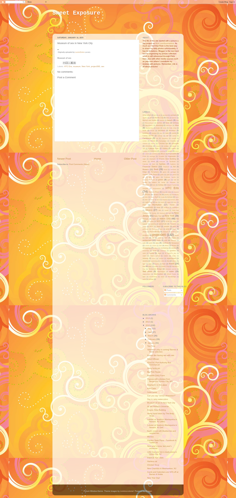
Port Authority (155, 232)
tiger (144, 264)
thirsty (174, 261)
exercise (162, 161)
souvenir (163, 250)
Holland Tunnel (171, 185)
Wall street (147, 271)
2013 (148, 318)
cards (174, 136)
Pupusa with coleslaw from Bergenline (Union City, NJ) (160, 380)
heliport (154, 182)
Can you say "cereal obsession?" (161, 396)
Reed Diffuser (153, 359)
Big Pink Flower (154, 372)
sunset (161, 258)
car (167, 136)
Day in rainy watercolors (157, 399)
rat (153, 238)
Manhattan (157, 205)
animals (173, 115)
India (169, 192)
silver (156, 248)
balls (167, 118)
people (166, 226)
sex (102, 66)
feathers (173, 164)
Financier (166, 166)
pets (174, 226)
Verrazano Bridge (155, 269)
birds (167, 123)
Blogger (148, 491)
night (154, 219)
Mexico (148, 210)
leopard (165, 199)
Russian (173, 240)
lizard (162, 202)
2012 (148, 322)
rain (146, 238)
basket (162, 120)
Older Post (130, 158)
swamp (145, 261)
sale (144, 243)
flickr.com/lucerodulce (164, 43)
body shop (172, 128)
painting (153, 224)
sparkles (173, 251)
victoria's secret (170, 269)
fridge (145, 172)
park (144, 226)
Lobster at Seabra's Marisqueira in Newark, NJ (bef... (162, 426)
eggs (144, 159)
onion (174, 221)
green (160, 180)
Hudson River (154, 192)
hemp (163, 182)
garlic (162, 174)
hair (175, 180)
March (151, 336)
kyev (177, 197)
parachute (163, 224)
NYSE (168, 221)
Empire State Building (167, 159)
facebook (172, 161)
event (153, 161)
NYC (159, 221)
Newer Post (64, 158)
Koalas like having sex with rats (160, 355)
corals (170, 151)
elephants (152, 159)
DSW (144, 156)
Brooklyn (172, 131)
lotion (169, 202)
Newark (145, 219)
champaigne (162, 141)
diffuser (162, 154)
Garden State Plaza (150, 175)
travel (171, 263)
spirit (144, 253)
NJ (177, 219)
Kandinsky (175, 194)
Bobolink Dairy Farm (156, 376)
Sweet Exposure (76, 13)
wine (144, 276)
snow (173, 248)
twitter (156, 266)
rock (165, 240)
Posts (168, 290)
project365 (95, 66)
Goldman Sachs (170, 177)
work (144, 279)
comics (145, 151)
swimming (154, 261)
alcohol (165, 115)
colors (173, 149)
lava (158, 199)
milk (159, 210)
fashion (162, 164)
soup (154, 251)
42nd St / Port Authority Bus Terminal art (159, 364)
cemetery (165, 138)
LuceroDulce (80, 52)
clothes (165, 149)
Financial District (150, 167)
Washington (161, 271)
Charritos (173, 141)
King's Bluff (154, 197)
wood (162, 276)
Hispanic (172, 182)
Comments (171, 295)
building (146, 133)
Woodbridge (172, 276)
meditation (175, 207)
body (164, 128)
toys (150, 264)
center (145, 141)
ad (155, 115)
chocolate (175, 143)
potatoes (165, 232)
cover (177, 151)
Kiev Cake (151, 388)
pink (167, 229)
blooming (159, 125)
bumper (154, 133)
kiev (146, 197)
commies (153, 151)
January (151, 343)
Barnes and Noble (149, 120)
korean (169, 197)
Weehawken (158, 274)
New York (86, 66)
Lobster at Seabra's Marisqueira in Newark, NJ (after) (162, 420)
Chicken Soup (153, 465)
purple (177, 235)
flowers (146, 169)
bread (152, 130)
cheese (145, 143)
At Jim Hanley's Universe (158, 406)
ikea (163, 192)
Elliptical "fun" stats (155, 458)
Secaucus (175, 243)
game (164, 172)
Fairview (145, 164)
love (175, 202)
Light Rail (148, 202)
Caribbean (147, 138)
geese (174, 174)
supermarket (171, 258)
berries (159, 123)
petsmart (145, 229)
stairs (144, 256)
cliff (144, 148)
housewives (157, 188)
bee (177, 120)
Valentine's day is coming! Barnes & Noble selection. (162, 351)
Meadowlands (148, 207)
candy (174, 133)
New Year (158, 216)
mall (144, 205)
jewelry (166, 194)
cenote (174, 138)
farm (153, 164)
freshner (173, 169)
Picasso (154, 229)
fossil (165, 169)
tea (168, 261)
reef (166, 238)
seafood (165, 243)
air (159, 115)
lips (156, 202)
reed (159, 238)
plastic (145, 232)
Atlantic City (158, 118)
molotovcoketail (127, 491)
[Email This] (64, 62)
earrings (152, 156)
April (150, 332)
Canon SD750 (148, 136)
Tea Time (151, 346)
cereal (152, 141)
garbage (173, 172)
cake (167, 133)
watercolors (146, 274)
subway (145, 258)
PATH (151, 226)
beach (169, 120)
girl (150, 177)
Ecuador (161, 156)
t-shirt (162, 261)
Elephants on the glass (157, 385)
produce (173, 232)
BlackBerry (149, 125)
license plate (174, 199)
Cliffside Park (153, 149)
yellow (151, 279)
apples (145, 118)
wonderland (153, 276)
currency (155, 154)
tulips (150, 266)
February (152, 339)
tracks (157, 264)
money (154, 213)
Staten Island (155, 256)
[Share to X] (69, 62)
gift (143, 177)
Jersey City (157, 195)
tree (144, 266)
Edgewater (172, 156)
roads (159, 240)
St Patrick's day (170, 253)
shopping (147, 248)
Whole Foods (171, 274)
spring (151, 253)
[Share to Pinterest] (74, 62)
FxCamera (155, 172)
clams (174, 146)
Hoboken (146, 185)
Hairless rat (152, 461)
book (144, 131)
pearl (158, 226)
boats (158, 128)
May (150, 329)
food (156, 169)
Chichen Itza (163, 143)
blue (177, 125)
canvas (159, 136)
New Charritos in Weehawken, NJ (161, 468)
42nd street (147, 115)
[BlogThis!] (66, 62)
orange (145, 224)
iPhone (147, 195)
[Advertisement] (105, 27)
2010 (148, 325)
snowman (146, 250)
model (167, 210)
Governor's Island (149, 180)
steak (174, 256)
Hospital (145, 188)
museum (77, 66)
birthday (176, 123)
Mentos (150, 437)
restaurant (147, 240)
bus (161, 133)
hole (153, 185)
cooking (162, 151)
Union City (165, 266)
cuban (147, 154)
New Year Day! (153, 478)
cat (157, 138)
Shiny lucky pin (153, 368)
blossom (169, 125)
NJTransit (150, 221)
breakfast (161, 131)
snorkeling (164, 248)
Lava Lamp (152, 392)
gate (168, 174)
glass (158, 177)
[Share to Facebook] (72, 62)
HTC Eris (68, 66)
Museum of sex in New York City (161, 403)
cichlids (166, 146)
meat (158, 207)
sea (157, 243)
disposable (172, 154)
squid (159, 253)
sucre (154, 258)
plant (174, 229)
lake (146, 199)
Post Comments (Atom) (79, 164)
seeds (147, 245)
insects (176, 192)
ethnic (145, 161)
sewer (154, 245)
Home (97, 158)
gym (168, 180)
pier (161, 229)
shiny (167, 246)
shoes (174, 246)
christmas (148, 146)
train (164, 264)
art (151, 118)
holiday (160, 185)
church (158, 146)
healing (145, 182)
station (166, 256)
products (146, 235)
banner (174, 118)
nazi (169, 213)
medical (166, 207)
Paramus (173, 224)
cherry (153, 143)
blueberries (149, 128)
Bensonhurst (149, 123)
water (171, 271)
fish (174, 167)
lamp (152, 199)
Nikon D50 (165, 218)
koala (162, 197)
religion (173, 238)
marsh (172, 205)
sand (150, 243)
